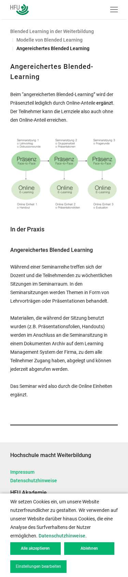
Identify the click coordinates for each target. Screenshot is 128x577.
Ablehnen (89, 548)
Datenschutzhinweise (33, 480)
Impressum (22, 472)
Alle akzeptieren (35, 548)
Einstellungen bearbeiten (38, 566)
